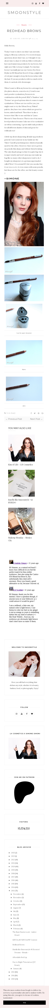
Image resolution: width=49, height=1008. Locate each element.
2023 (13, 856)
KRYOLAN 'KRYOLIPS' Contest (25, 940)
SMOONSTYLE (24, 12)
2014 (13, 887)
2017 (13, 877)
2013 (13, 891)
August (16, 908)
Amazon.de (12, 167)
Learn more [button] (7, 998)
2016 (13, 880)
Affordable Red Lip (20, 957)
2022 (13, 860)
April (15, 922)
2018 (13, 873)
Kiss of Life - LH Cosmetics (20, 464)
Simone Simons (21, 38)
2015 (13, 884)
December (17, 894)
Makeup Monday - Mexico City (20, 539)
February (16, 929)
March (15, 925)
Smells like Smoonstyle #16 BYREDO (20, 501)
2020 (13, 866)
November (17, 897)
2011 (12, 975)
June (15, 915)
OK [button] (24, 1003)
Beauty (24, 25)
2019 (13, 870)
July (14, 911)
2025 (13, 853)
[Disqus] (24, 590)
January (16, 969)
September (17, 904)
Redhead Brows (18, 945)
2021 (13, 863)
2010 (13, 979)
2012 (13, 972)
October (16, 901)
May (15, 918)
